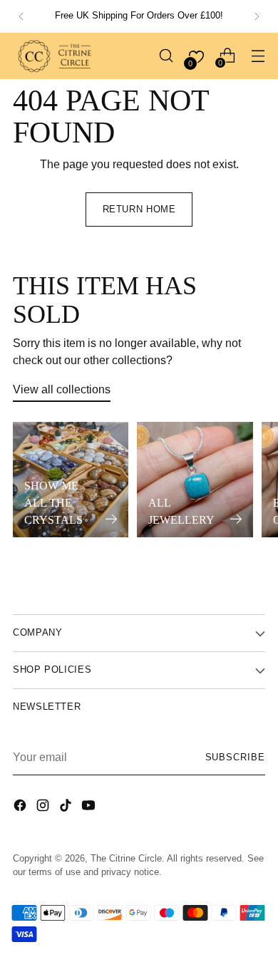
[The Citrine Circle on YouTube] (89, 807)
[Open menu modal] (257, 56)
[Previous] (21, 16)
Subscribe (235, 757)
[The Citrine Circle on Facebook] (21, 807)
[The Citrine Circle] (55, 55)
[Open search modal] (165, 56)
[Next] (256, 16)
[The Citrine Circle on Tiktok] (67, 807)
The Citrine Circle (126, 859)
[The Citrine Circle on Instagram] (44, 807)
